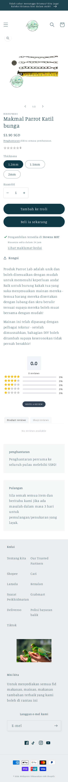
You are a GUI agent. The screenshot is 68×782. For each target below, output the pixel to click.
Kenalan (37, 584)
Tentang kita (16, 558)
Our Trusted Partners (40, 560)
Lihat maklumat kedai (25, 248)
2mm (12, 174)
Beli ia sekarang (34, 222)
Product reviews (16, 419)
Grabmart (38, 594)
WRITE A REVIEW (34, 404)
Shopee (12, 573)
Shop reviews (41, 419)
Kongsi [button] (14, 258)
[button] (6, 25)
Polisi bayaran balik (41, 612)
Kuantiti (9, 184)
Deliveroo (14, 610)
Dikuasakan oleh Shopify (43, 776)
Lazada (12, 584)
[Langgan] (56, 725)
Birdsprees (25, 776)
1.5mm (35, 164)
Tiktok (12, 625)
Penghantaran (11, 140)
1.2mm (13, 164)
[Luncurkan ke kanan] (43, 106)
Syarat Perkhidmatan (18, 596)
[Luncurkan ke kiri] (25, 106)
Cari (34, 573)
